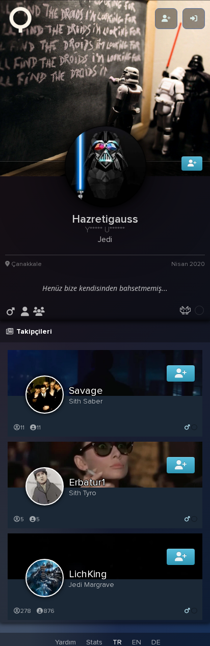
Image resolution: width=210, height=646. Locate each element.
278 (25, 616)
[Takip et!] (181, 378)
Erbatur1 (87, 487)
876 (49, 616)
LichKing (88, 579)
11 (22, 433)
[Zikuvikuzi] (24, 19)
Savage (85, 396)
